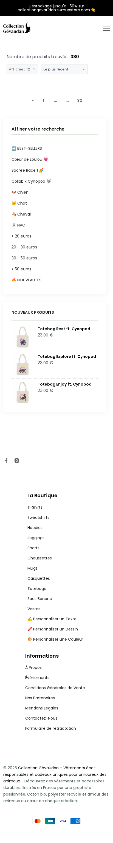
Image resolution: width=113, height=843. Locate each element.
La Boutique (42, 495)
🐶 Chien (20, 192)
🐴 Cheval (21, 214)
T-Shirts (35, 507)
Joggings (35, 538)
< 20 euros (21, 236)
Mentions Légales (41, 708)
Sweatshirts (38, 517)
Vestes (33, 609)
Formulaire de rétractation (50, 728)
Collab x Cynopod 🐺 (31, 181)
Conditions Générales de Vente (55, 688)
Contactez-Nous (41, 718)
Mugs (32, 568)
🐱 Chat (19, 203)
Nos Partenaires (40, 698)
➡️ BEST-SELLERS (27, 148)
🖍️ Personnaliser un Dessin (52, 629)
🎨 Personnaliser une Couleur (55, 639)
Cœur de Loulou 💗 (30, 159)
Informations (42, 655)
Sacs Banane (39, 598)
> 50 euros (21, 269)
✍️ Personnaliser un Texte (52, 619)
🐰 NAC (18, 225)
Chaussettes (39, 558)
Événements (37, 677)
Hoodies (35, 527)
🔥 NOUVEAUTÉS (26, 280)
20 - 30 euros (24, 247)
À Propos (33, 667)
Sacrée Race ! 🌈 (28, 170)
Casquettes (38, 578)
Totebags (36, 588)
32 (79, 100)
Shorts (33, 548)
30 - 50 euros (24, 258)
